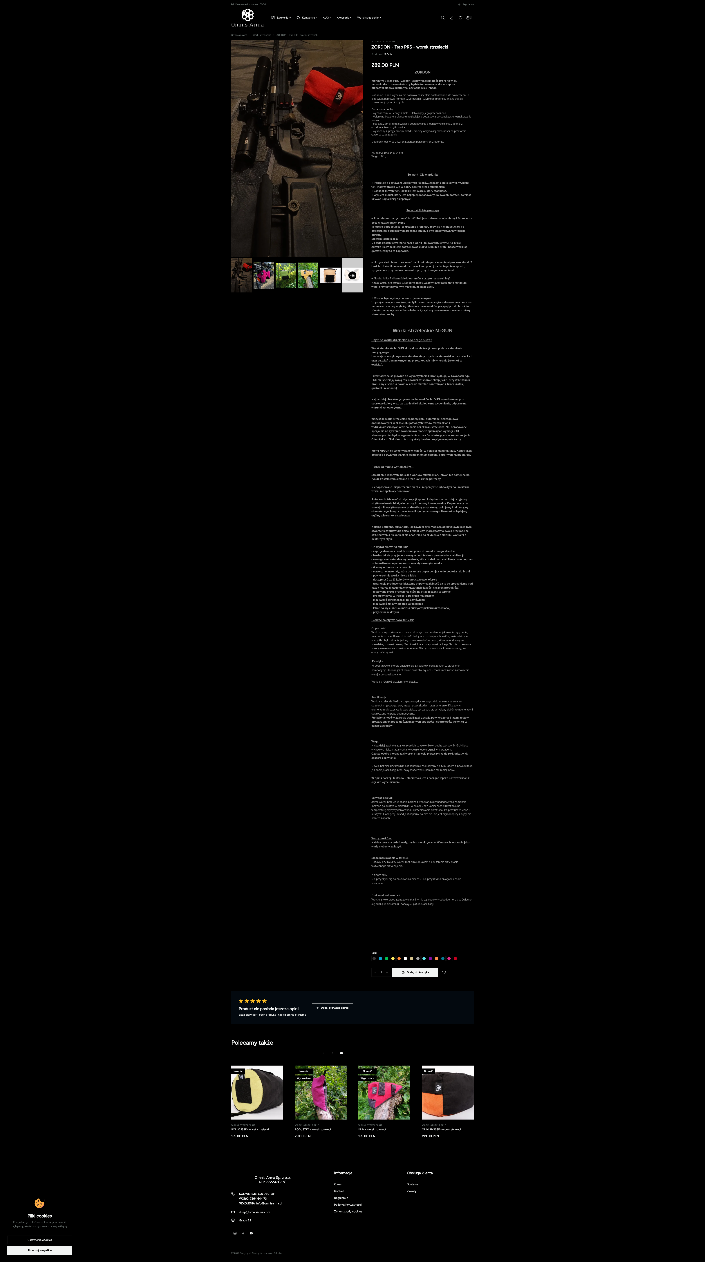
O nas (337, 1184)
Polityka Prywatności (348, 1204)
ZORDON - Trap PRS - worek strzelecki (297, 35)
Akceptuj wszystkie (40, 1250)
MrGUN (388, 54)
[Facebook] (243, 1233)
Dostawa (412, 1184)
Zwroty (412, 1191)
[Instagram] (235, 1233)
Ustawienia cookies (40, 1240)
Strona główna (239, 35)
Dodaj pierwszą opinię (334, 1007)
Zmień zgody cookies (348, 1211)
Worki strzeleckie (262, 35)
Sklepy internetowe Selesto (267, 1253)
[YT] (251, 1233)
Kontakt (339, 1191)
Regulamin (468, 4)
